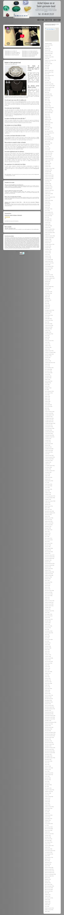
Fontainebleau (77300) (48, 328)
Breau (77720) (47, 129)
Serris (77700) (47, 781)
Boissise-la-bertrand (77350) (49, 107)
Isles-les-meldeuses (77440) (49, 391)
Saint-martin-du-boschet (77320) (50, 735)
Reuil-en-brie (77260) (48, 681)
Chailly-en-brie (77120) (48, 154)
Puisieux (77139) (47, 668)
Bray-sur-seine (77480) (48, 127)
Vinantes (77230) (47, 896)
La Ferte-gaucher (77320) (49, 426)
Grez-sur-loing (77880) (48, 369)
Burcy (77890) (47, 134)
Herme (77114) (47, 386)
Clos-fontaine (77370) (48, 220)
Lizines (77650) (47, 487)
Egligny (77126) (47, 296)
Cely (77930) (47, 146)
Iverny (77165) (47, 394)
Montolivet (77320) (48, 578)
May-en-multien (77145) (48, 529)
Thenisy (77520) (47, 801)
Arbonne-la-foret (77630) (48, 53)
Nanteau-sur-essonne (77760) (49, 600)
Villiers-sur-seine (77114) (48, 891)
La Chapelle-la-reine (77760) (49, 418)
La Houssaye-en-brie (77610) (49, 435)
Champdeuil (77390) (48, 171)
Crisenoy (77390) (47, 264)
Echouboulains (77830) (48, 293)
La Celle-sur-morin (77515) (49, 413)
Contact (57, 19)
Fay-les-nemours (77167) (49, 315)
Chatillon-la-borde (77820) (49, 193)
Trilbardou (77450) (48, 820)
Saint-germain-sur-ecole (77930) (50, 717)
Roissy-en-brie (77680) (48, 683)
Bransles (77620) (47, 126)
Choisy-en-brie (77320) (48, 215)
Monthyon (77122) (47, 570)
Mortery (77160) (47, 587)
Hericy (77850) (47, 384)
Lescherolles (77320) (48, 472)
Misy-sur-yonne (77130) (48, 543)
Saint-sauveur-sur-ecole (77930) (50, 752)
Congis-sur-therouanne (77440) (50, 232)
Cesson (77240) (47, 149)
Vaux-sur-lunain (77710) (48, 842)
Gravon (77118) (47, 364)
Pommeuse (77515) (48, 654)
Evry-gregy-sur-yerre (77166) (49, 310)
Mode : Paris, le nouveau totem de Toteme (13, 196)
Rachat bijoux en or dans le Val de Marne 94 (30, 53)
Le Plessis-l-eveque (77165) (49, 458)
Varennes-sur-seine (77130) (49, 833)
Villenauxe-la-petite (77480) (49, 867)
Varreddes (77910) (48, 835)
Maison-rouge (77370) (48, 509)
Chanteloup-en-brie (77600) (49, 178)
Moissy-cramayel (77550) (49, 548)
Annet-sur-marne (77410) (49, 51)
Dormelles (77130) (48, 288)
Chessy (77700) (47, 207)
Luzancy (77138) (47, 502)
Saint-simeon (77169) (48, 754)
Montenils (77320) (47, 561)
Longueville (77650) (48, 494)
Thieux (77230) (47, 803)
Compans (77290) (47, 227)
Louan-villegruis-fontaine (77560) (50, 497)
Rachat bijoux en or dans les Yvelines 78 (12, 53)
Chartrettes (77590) (48, 183)
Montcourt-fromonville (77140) (49, 558)
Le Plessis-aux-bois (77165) (49, 455)
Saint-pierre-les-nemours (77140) (50, 747)
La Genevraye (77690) (48, 430)
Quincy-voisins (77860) (48, 671)
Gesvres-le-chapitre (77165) (49, 354)
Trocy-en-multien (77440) (49, 823)
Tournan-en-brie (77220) (48, 815)
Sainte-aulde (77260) (48, 759)
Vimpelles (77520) (47, 894)
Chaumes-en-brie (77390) (49, 200)
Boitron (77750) (47, 114)
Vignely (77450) (47, 855)
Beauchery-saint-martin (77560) (50, 85)
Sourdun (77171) (47, 798)
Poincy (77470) (47, 651)
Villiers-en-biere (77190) (48, 884)
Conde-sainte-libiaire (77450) (49, 230)
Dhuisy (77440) (47, 283)
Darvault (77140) (47, 281)
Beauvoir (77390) (47, 90)
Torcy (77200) (47, 811)
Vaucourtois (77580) (48, 837)
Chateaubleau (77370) (48, 188)
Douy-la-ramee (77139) (48, 291)
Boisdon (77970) (47, 104)
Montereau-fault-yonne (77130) (49, 563)
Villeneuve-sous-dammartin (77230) (50, 874)
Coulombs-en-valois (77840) (49, 237)
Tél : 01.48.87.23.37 (46, 14)
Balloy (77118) (47, 73)
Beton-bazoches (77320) (48, 95)
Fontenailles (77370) (48, 332)
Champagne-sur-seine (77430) (49, 168)
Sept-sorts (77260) (48, 779)
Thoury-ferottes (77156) (48, 808)
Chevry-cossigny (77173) (49, 212)
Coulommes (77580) (48, 239)
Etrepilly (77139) (47, 306)
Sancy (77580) (47, 771)
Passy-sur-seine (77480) (49, 639)
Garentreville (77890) (48, 347)
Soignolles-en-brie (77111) (49, 791)
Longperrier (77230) (48, 492)
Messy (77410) (47, 541)
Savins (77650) (47, 776)
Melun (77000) (47, 536)
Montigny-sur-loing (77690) (49, 575)
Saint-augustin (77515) (48, 700)
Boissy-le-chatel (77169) (48, 112)
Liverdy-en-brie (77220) (48, 484)
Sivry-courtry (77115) (48, 788)
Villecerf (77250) (47, 860)
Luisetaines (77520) (48, 499)
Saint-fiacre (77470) (48, 710)
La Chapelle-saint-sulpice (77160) (50, 423)
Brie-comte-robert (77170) (49, 131)
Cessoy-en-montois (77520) (49, 151)
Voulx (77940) (47, 906)
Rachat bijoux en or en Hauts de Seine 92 (29, 51)
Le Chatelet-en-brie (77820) (49, 448)
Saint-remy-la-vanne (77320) (49, 749)
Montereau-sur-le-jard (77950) (49, 565)
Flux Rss (26, 251)
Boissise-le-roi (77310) (48, 109)
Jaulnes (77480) (47, 399)
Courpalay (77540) (48, 247)
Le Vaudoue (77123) (48, 462)
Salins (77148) (47, 764)
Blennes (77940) (47, 100)
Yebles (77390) (47, 911)
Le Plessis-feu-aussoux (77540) (50, 457)
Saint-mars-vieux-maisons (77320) (50, 732)
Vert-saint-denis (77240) (48, 852)
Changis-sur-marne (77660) (49, 176)
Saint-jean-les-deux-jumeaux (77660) (50, 722)
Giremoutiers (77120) (48, 355)
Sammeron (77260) (48, 766)
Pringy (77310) (47, 664)
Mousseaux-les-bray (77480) (49, 590)
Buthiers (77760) (47, 141)
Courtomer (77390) (48, 252)
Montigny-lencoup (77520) (49, 573)
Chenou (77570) (47, 205)
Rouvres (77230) (47, 686)
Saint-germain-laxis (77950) (49, 713)
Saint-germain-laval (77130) (49, 712)
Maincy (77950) (47, 507)
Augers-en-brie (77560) (48, 63)
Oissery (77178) (47, 624)
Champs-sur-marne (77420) (49, 175)
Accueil (40, 19)
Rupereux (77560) (47, 693)
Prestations (48, 19)
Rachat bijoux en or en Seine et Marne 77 (12, 52)
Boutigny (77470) (47, 124)
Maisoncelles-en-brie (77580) (49, 511)
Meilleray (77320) (47, 534)
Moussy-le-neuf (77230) (48, 592)
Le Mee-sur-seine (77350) (49, 450)
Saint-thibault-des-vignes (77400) (50, 757)
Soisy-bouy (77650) (48, 793)
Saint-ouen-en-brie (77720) (49, 742)
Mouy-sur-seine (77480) (48, 595)
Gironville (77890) (47, 357)
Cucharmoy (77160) (48, 269)
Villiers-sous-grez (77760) (49, 887)
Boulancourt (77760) (48, 119)
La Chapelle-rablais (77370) (49, 421)
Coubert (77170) (47, 234)
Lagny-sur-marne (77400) (49, 443)
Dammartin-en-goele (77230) (49, 276)
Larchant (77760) (47, 445)
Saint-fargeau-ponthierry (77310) (50, 708)
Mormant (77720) (47, 583)
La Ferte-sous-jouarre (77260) (49, 428)
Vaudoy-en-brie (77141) (48, 838)
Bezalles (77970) (47, 97)
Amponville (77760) (48, 48)
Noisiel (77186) (47, 612)
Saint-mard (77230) (48, 730)
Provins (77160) (47, 666)
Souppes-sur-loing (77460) (49, 796)
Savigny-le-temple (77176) (49, 774)
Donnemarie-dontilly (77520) (49, 286)
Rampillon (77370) (47, 673)
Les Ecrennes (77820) (48, 467)
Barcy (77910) (47, 80)
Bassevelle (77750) (48, 82)
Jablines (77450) (47, 396)
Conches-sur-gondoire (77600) (49, 229)
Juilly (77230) (47, 408)
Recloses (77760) (47, 678)
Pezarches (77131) (48, 646)
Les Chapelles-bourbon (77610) (50, 465)
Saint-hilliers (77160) (48, 720)
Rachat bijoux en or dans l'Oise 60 (28, 56)
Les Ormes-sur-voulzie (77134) (50, 470)
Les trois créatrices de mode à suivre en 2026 (13, 190)
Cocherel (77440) (47, 222)
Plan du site (18, 251)
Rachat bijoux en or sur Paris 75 (11, 51)
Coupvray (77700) (47, 242)
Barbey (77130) (47, 77)
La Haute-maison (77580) (49, 433)
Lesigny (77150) (47, 475)
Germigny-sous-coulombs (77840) (50, 352)
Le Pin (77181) (47, 453)
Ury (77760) (47, 825)
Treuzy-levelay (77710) (48, 818)
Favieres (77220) (47, 313)
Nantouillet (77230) (48, 607)
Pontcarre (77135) (47, 659)
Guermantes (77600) (48, 377)
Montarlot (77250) (47, 553)
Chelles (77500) (47, 202)
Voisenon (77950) (47, 901)
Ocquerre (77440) (47, 622)
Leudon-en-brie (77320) (48, 477)
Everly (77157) (47, 308)
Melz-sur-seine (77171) (48, 538)
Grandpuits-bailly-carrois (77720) (50, 362)
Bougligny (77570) (47, 117)
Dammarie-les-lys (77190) (49, 274)
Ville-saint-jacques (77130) (49, 857)
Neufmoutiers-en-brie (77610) (49, 610)
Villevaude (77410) (48, 882)
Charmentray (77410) (48, 180)
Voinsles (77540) (47, 899)
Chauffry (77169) (47, 198)
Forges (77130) (47, 337)
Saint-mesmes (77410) (48, 740)
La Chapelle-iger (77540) (48, 416)
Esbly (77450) (47, 303)
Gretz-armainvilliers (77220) (49, 367)
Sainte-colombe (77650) (48, 761)
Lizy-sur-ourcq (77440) (48, 489)
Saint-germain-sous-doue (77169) (50, 715)
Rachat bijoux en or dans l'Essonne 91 (12, 54)
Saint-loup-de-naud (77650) (49, 727)
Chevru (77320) (47, 210)
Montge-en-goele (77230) (49, 568)
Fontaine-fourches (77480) (49, 325)
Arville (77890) (47, 58)
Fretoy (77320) (47, 342)
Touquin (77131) (47, 813)
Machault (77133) (47, 504)
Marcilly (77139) (47, 516)
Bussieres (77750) (48, 136)
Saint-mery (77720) (48, 739)
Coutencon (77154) (48, 256)
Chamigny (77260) (48, 166)
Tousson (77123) (47, 816)
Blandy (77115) (47, 99)
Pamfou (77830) (47, 636)
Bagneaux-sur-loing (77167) (49, 70)
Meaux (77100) (47, 531)
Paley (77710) (47, 634)
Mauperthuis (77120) (48, 526)
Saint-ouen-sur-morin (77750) (49, 744)
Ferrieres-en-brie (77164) (49, 320)
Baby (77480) (47, 68)
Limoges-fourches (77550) (49, 480)
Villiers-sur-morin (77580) (49, 889)
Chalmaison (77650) (48, 163)
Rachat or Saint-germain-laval (13, 62)
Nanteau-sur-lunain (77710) (49, 602)
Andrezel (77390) (47, 50)
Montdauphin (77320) (48, 560)
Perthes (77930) (47, 644)
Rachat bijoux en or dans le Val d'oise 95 (29, 54)
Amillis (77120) (47, 46)
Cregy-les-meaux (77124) (49, 261)
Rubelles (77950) (47, 690)
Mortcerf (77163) (47, 585)
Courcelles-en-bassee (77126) (49, 244)
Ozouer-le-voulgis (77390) (49, 632)
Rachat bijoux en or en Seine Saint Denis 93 (30, 52)
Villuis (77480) (47, 892)
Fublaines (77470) (47, 345)
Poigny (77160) (47, 649)
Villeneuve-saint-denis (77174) (49, 872)
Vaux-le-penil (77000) (48, 840)
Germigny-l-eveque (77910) (49, 350)
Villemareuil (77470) (48, 864)
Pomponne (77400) (48, 656)
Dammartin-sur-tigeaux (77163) (49, 278)
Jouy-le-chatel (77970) (48, 404)
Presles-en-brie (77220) (48, 663)
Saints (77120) (47, 762)
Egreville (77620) (47, 298)
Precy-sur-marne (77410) (49, 661)
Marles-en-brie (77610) (48, 519)
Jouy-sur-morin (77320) (48, 406)
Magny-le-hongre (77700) (49, 506)
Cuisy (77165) (47, 271)
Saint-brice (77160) (48, 703)
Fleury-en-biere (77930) (48, 323)
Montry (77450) (47, 580)
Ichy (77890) (47, 389)
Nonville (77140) (47, 617)
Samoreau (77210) (48, 769)
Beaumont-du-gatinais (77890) (49, 87)
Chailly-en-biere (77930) (48, 153)
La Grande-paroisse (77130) (49, 431)
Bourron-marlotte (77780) (49, 122)
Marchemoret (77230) (48, 514)
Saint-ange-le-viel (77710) (49, 698)
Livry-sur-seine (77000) (48, 485)
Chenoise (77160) (47, 203)
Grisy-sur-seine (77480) (48, 372)
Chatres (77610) (47, 195)
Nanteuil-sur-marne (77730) (49, 605)
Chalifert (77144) (47, 161)
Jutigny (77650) (47, 409)
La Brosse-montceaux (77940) (49, 411)
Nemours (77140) (47, 609)
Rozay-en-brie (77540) (48, 688)
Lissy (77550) (47, 482)
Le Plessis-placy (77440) (48, 460)
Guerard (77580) (47, 374)
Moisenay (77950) (47, 546)
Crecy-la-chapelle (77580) (49, 259)
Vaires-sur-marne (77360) (49, 828)
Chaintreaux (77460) (48, 156)
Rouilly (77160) (47, 685)
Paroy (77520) (47, 637)
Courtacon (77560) (48, 251)
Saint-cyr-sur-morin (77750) (49, 705)
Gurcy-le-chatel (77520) (48, 381)
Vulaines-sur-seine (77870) (49, 909)
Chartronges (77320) (48, 185)
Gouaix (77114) (47, 359)
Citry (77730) (47, 217)
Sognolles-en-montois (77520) (49, 789)
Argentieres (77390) (48, 55)
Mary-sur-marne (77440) (48, 524)
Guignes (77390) (47, 379)
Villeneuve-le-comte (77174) (49, 869)
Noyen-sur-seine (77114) (49, 619)
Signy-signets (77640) (48, 784)
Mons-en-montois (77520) (49, 551)
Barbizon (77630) (47, 78)
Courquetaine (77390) (48, 249)
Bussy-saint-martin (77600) (49, 139)
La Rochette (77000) (48, 438)
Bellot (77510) (47, 92)
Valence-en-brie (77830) (48, 830)
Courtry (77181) (47, 254)
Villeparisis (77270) (48, 879)
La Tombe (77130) (47, 440)
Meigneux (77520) (47, 533)
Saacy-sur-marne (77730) (49, 695)
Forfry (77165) (47, 335)
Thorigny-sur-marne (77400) (49, 806)
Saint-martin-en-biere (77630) (49, 737)
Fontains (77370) (47, 330)
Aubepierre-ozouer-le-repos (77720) (50, 60)
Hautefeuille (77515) (48, 382)
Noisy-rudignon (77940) (48, 614)
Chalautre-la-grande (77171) (49, 158)
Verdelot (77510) (47, 847)
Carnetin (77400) (47, 144)
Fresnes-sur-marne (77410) (49, 340)
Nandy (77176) (47, 597)
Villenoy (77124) (47, 877)
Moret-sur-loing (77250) (48, 582)
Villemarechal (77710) (48, 862)
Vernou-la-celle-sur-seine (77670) (50, 850)
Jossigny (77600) (47, 401)
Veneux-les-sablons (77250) (49, 845)
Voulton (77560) (47, 904)
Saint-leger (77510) (48, 725)
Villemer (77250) (47, 865)
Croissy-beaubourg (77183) (49, 266)
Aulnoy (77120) (47, 65)
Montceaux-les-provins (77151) (49, 556)
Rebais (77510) (47, 676)
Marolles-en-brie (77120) (48, 521)
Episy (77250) (47, 301)
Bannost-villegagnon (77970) (49, 75)
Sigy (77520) (47, 786)
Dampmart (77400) (48, 279)
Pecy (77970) (47, 641)
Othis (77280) (47, 629)
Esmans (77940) (47, 305)
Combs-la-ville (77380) (48, 225)
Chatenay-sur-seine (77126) (49, 190)
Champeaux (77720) (48, 173)
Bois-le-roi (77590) (48, 102)
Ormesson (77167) (48, 627)
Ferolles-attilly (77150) (48, 318)
